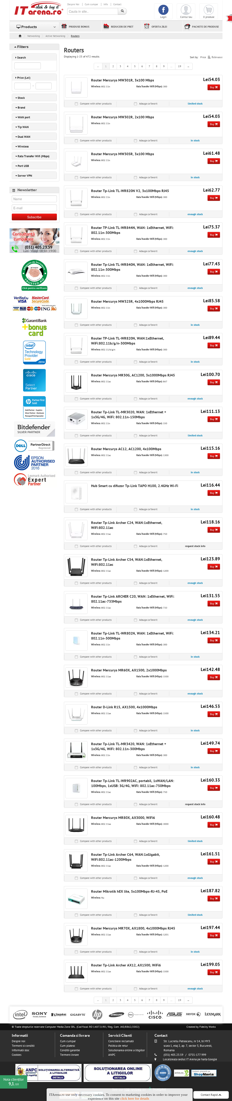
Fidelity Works (207, 1026)
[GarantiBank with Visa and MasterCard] (34, 326)
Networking (33, 36)
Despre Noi (73, 4)
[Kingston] (58, 1014)
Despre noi (18, 1041)
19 (179, 66)
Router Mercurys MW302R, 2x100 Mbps (122, 117)
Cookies (16, 1055)
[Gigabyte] (78, 1014)
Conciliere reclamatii (121, 1041)
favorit (148, 103)
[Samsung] (116, 1014)
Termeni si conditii (23, 1046)
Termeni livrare (69, 1055)
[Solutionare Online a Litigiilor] (118, 1072)
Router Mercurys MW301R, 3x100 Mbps (122, 80)
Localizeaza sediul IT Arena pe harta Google (190, 1059)
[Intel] (20, 1014)
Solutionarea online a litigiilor (126, 1050)
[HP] (97, 1014)
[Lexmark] (212, 1014)
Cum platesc (67, 1046)
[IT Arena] (39, 8)
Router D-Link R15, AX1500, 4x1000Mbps (124, 707)
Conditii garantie (70, 1050)
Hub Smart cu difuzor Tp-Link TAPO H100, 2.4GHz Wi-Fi (134, 486)
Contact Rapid (209, 1095)
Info (106, 4)
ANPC (111, 1055)
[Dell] (135, 1014)
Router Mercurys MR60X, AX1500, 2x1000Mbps (129, 670)
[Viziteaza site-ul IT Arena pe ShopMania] (204, 1072)
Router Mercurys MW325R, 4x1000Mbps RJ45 (127, 302)
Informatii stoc (20, 1050)
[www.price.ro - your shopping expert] (181, 1072)
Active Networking (55, 36)
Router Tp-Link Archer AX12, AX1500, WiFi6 (126, 965)
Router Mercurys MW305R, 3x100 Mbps (122, 154)
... (171, 66)
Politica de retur (118, 1046)
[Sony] (39, 1014)
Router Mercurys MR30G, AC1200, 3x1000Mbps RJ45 (133, 375)
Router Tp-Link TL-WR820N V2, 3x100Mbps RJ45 (130, 191)
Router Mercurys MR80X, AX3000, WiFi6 (123, 818)
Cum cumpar (91, 4)
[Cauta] (122, 11)
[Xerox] (193, 1014)
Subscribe (34, 217)
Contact (117, 4)
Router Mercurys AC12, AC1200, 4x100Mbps (126, 449)
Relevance (217, 57)
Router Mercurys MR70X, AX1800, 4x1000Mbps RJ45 (133, 928)
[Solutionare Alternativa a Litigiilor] (48, 1072)
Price (203, 57)
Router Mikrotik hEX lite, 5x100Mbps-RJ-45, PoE (129, 891)
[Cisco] (155, 1014)
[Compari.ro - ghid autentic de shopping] (163, 1072)
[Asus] (174, 1014)
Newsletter (27, 190)
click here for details (134, 1098)
